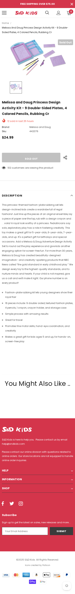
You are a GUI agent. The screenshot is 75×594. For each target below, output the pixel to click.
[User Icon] (59, 13)
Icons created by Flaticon (37, 565)
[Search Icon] (47, 13)
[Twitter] (11, 503)
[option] (37, 57)
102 (9, 167)
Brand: (6, 127)
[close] (72, 4)
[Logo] (26, 13)
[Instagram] (20, 503)
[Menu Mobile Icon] (4, 13)
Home (5, 23)
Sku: (4, 131)
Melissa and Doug (40, 127)
